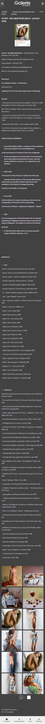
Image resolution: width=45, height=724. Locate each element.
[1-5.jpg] (11, 598)
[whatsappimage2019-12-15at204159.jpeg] (11, 640)
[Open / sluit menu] (42, 3)
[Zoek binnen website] (2, 3)
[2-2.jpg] (11, 576)
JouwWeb (10, 712)
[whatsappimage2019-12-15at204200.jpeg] (11, 662)
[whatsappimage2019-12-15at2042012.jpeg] (33, 683)
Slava (41, 12)
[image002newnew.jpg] (33, 662)
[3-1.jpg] (33, 576)
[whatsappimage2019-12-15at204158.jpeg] (33, 619)
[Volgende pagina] (29, 697)
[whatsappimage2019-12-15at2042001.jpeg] (33, 640)
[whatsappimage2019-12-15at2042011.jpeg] (11, 683)
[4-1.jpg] (33, 598)
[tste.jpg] (11, 619)
